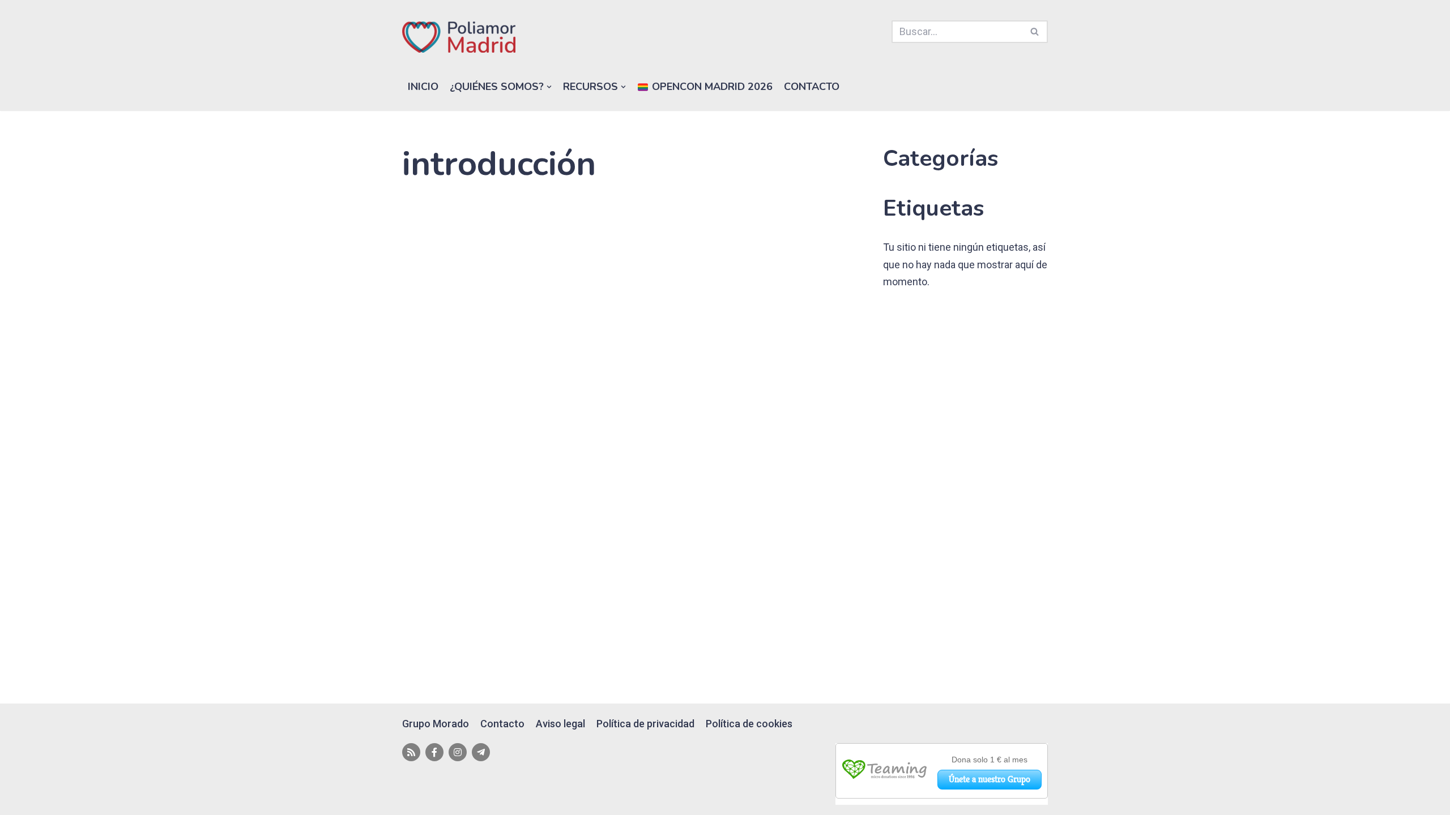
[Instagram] (458, 752)
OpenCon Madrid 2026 (711, 86)
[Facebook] (434, 752)
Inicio (423, 86)
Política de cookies (749, 724)
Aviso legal (560, 724)
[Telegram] (481, 752)
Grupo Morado (435, 724)
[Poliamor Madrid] (458, 37)
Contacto (811, 86)
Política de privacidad (645, 724)
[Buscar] (1035, 31)
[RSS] (411, 752)
